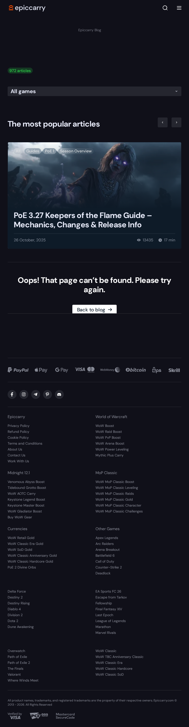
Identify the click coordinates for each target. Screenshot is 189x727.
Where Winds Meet (23, 680)
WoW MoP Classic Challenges (119, 511)
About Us (15, 449)
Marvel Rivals (105, 632)
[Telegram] (35, 394)
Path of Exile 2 (19, 662)
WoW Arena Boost (109, 443)
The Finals (15, 668)
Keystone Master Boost (26, 505)
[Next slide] (176, 122)
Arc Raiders (104, 543)
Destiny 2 (15, 597)
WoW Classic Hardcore (113, 668)
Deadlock (102, 573)
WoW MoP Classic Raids (114, 493)
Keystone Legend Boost (26, 499)
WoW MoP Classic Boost (114, 482)
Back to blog (91, 309)
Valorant (14, 674)
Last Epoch (104, 615)
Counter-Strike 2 (108, 567)
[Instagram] (23, 394)
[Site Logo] (27, 8)
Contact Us (16, 455)
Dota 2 (13, 621)
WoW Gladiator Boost (25, 511)
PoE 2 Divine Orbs (22, 567)
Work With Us (18, 461)
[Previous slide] (163, 122)
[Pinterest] (47, 394)
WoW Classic (105, 651)
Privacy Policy (19, 425)
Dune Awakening (21, 627)
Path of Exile (17, 656)
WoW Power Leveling (112, 449)
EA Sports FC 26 (108, 591)
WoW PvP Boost (108, 437)
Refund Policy (18, 431)
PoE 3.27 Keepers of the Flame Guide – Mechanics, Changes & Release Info (83, 220)
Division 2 (15, 615)
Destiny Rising (19, 603)
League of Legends (110, 621)
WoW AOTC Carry (22, 493)
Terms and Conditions (25, 443)
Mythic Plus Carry (109, 455)
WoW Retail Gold (21, 538)
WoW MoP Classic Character (118, 505)
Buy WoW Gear (20, 517)
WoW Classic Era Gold (25, 543)
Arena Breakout (107, 549)
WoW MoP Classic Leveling (116, 487)
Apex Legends (106, 538)
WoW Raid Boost (108, 431)
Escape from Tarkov (111, 597)
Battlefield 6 (105, 555)
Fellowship (103, 603)
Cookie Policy (18, 437)
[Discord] (59, 394)
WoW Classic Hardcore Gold (30, 561)
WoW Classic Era (109, 662)
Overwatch (16, 651)
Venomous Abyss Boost (26, 482)
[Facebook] (12, 394)
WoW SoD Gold (20, 549)
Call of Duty (104, 561)
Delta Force (17, 591)
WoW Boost (104, 425)
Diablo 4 (14, 609)
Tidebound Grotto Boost (27, 487)
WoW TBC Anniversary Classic (119, 656)
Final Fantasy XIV (108, 609)
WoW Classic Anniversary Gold (32, 555)
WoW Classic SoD (109, 674)
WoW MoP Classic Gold (114, 499)
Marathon (103, 627)
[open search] (165, 8)
